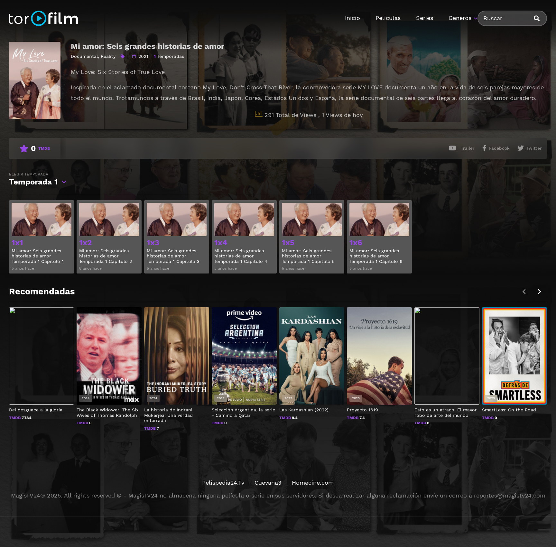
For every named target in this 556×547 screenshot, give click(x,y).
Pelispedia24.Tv (223, 482)
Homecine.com (313, 482)
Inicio (352, 17)
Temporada (33, 179)
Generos (460, 17)
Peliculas (388, 17)
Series (424, 17)
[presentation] (539, 292)
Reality (108, 56)
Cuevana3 (268, 482)
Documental (84, 56)
